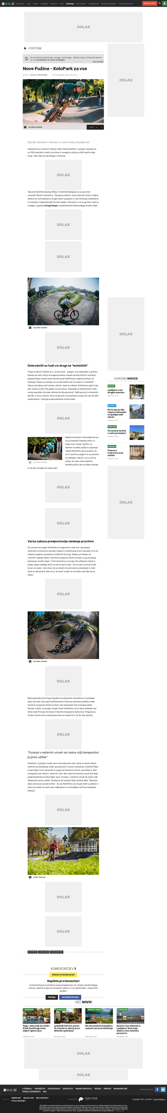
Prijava (52, 997)
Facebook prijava (70, 997)
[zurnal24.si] (8, 3)
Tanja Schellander (39, 74)
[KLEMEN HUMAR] (63, 301)
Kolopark (32, 952)
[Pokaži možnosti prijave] (164, 3)
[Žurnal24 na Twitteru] (163, 1089)
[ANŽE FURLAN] (63, 851)
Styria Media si (159, 1099)
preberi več (63, 975)
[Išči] (159, 3)
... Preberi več (119, 1111)
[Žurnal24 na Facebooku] (157, 1089)
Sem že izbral (98, 61)
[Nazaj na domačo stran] (25, 48)
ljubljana (43, 952)
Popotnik (35, 48)
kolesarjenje (56, 952)
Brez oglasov (150, 3)
